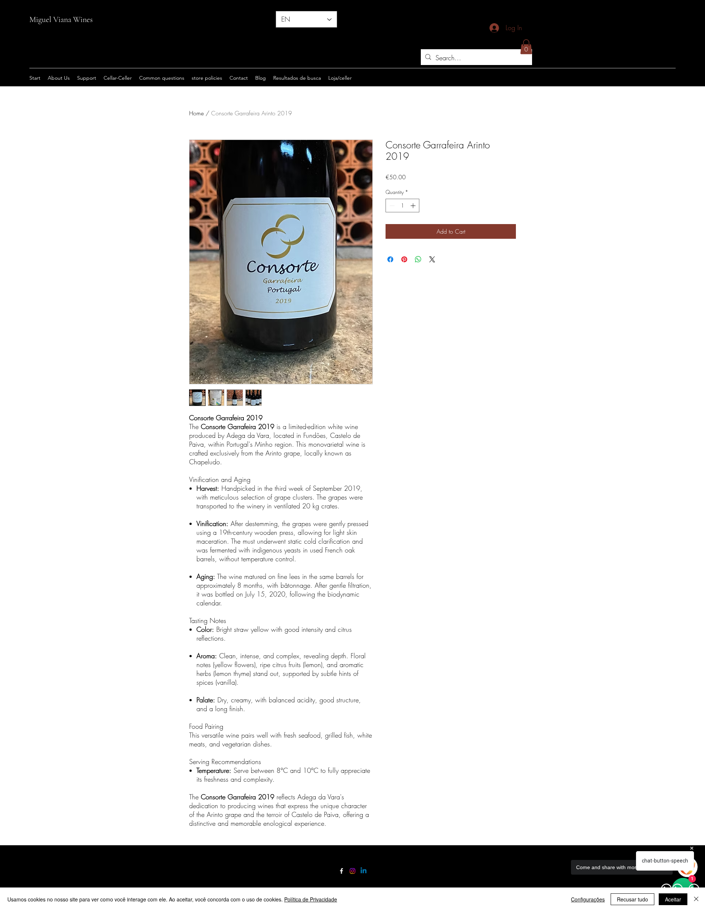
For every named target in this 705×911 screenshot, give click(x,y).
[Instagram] (352, 871)
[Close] (696, 899)
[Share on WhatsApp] (418, 259)
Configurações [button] (588, 899)
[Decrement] (391, 205)
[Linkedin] (363, 871)
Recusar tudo (632, 899)
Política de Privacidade (310, 899)
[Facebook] (341, 871)
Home (196, 113)
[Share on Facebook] (390, 259)
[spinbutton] (402, 205)
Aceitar (673, 899)
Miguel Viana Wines (61, 19)
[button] (526, 46)
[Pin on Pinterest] (404, 259)
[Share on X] (432, 259)
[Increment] (413, 205)
